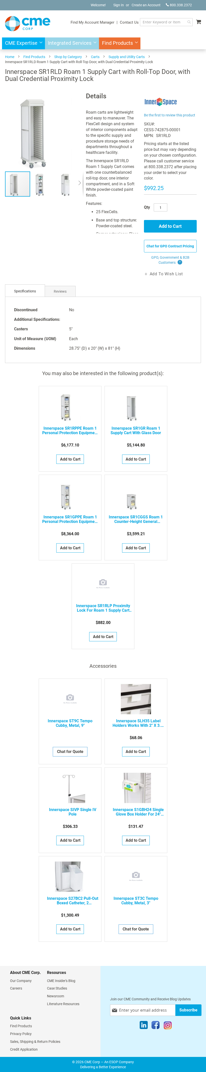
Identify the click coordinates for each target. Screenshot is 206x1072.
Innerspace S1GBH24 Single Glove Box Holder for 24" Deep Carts (138, 812)
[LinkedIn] (144, 1026)
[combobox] (166, 22)
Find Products (34, 57)
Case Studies (57, 988)
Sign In (118, 5)
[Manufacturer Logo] (161, 108)
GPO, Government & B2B (170, 259)
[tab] (25, 291)
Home (9, 57)
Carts (95, 57)
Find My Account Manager (92, 22)
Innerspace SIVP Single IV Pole (72, 812)
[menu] (103, 43)
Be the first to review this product (169, 115)
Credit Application (24, 1049)
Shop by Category (68, 57)
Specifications (25, 291)
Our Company (21, 981)
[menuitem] (22, 43)
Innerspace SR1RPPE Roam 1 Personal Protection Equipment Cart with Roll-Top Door (70, 430)
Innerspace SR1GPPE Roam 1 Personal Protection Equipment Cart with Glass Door (70, 519)
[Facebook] (155, 1026)
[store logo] (27, 23)
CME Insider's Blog (61, 981)
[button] (43, 184)
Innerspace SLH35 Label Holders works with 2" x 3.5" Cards (138, 723)
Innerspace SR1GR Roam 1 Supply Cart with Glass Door (136, 430)
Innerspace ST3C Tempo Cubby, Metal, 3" (136, 900)
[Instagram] (167, 1026)
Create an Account (146, 5)
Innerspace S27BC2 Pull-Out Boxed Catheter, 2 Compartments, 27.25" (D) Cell (72, 900)
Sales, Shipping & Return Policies (35, 1042)
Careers (16, 988)
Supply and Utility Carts (127, 57)
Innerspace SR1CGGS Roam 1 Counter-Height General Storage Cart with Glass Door (136, 519)
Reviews (60, 291)
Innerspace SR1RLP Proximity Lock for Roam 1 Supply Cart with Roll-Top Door (103, 608)
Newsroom (55, 996)
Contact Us (129, 22)
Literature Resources (63, 1004)
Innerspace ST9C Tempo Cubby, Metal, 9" (70, 723)
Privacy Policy (21, 1034)
